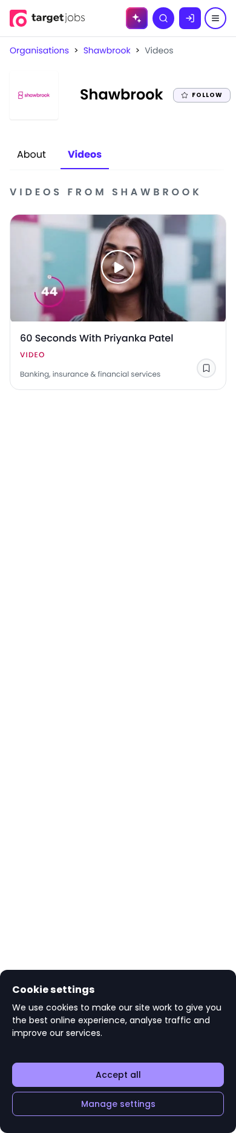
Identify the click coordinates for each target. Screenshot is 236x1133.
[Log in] (190, 18)
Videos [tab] (85, 154)
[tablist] (59, 155)
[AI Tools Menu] (137, 18)
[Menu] (215, 18)
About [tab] (31, 154)
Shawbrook (107, 50)
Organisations (39, 50)
